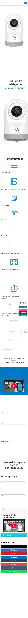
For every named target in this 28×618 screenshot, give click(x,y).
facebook (15, 550)
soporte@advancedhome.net (10, 588)
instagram (24, 309)
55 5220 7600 (6, 586)
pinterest (15, 553)
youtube (24, 312)
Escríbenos (6, 597)
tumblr (15, 561)
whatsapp (15, 571)
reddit (15, 564)
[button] (25, 3)
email (15, 568)
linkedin (15, 557)
